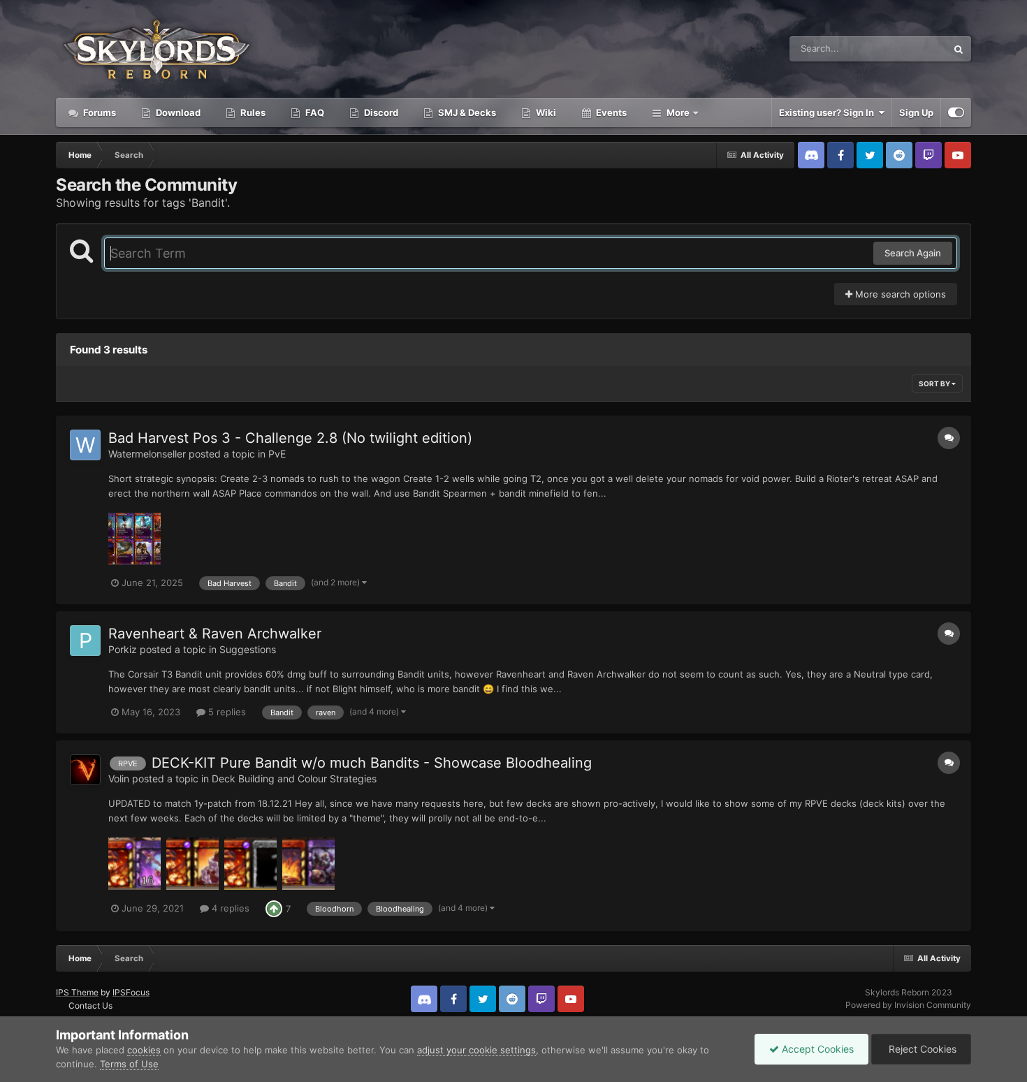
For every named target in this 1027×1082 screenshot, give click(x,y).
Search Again (912, 252)
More (678, 112)
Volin (118, 778)
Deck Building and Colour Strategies (294, 778)
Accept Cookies (816, 1049)
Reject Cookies (921, 1049)
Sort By (935, 383)
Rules (251, 112)
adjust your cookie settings (476, 1049)
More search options (899, 294)
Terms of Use (129, 1063)
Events (610, 112)
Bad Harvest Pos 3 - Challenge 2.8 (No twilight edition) (290, 438)
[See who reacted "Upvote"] (273, 908)
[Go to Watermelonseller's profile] (85, 445)
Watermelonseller (147, 454)
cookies (144, 1049)
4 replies (229, 908)
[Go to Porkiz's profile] (85, 640)
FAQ (313, 112)
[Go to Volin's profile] (85, 769)
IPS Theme (77, 992)
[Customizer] (956, 112)
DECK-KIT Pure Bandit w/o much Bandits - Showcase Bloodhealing (372, 762)
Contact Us (90, 1005)
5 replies (225, 711)
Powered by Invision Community (908, 1005)
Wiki (545, 112)
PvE (277, 454)
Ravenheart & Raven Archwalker (214, 633)
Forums (98, 112)
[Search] (958, 48)
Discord (380, 112)
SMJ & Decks (466, 112)
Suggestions (247, 649)
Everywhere (903, 48)
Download (177, 112)
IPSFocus (131, 992)
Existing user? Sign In (828, 112)
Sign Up (916, 112)
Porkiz (122, 649)
